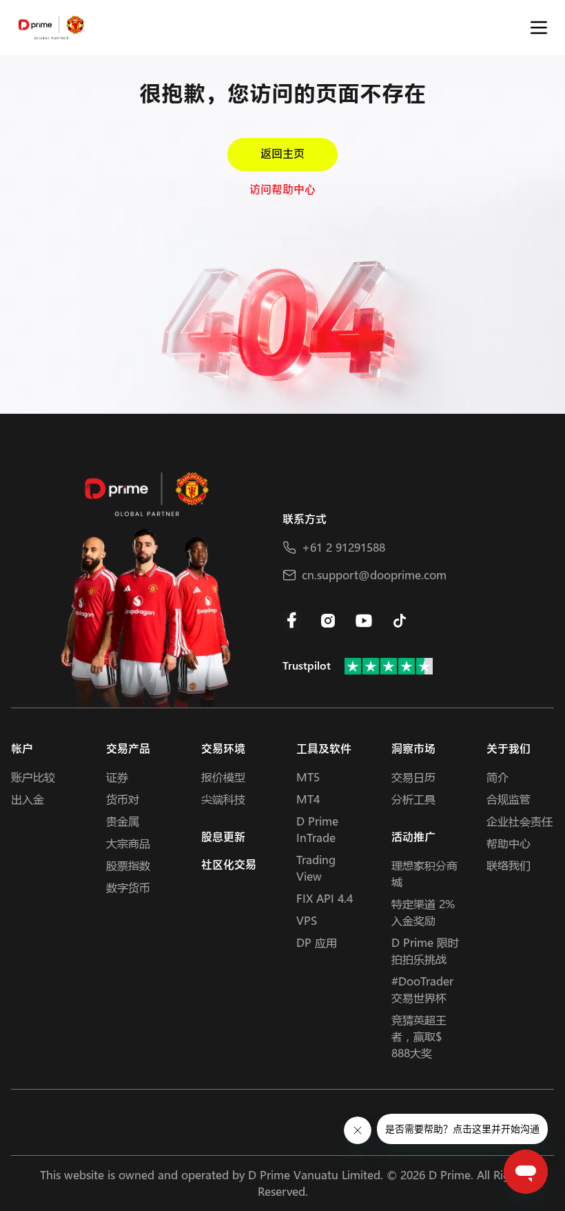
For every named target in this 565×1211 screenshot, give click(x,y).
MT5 (308, 777)
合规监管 (508, 799)
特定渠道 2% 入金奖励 (423, 912)
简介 (497, 777)
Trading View (316, 867)
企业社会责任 (519, 821)
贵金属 (122, 821)
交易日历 (413, 777)
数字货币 (128, 887)
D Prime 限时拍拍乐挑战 (425, 950)
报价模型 (223, 777)
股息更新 (223, 837)
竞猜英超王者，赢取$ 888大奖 (418, 1036)
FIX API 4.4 (324, 898)
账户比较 (33, 777)
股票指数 (128, 865)
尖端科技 (223, 799)
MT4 (308, 799)
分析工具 (413, 799)
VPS (306, 920)
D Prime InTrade (317, 829)
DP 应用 (316, 942)
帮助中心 (508, 843)
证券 (117, 777)
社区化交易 (228, 865)
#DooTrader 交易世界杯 (422, 989)
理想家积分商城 (424, 873)
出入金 (27, 799)
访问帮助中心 (282, 190)
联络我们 (508, 865)
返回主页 (282, 154)
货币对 (122, 799)
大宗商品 (128, 843)
